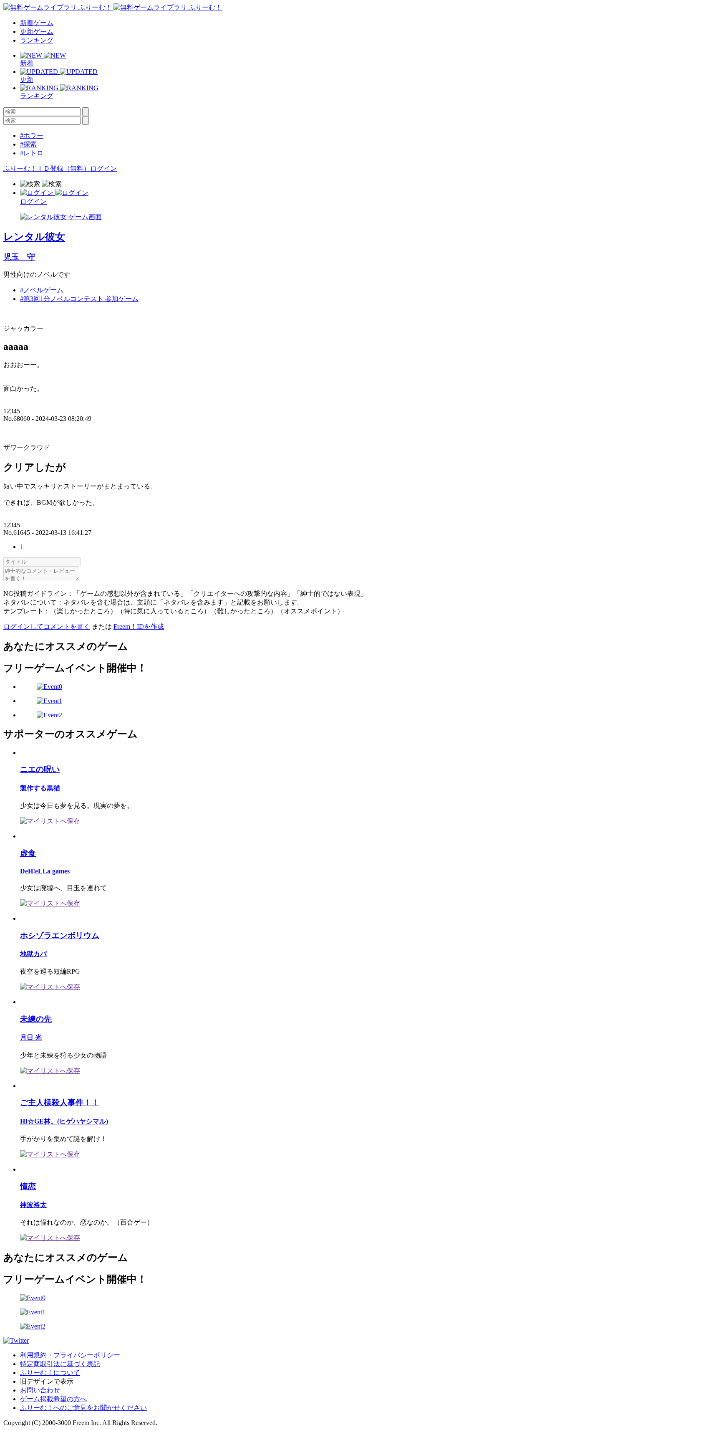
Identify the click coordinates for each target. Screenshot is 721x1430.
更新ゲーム (36, 31)
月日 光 (31, 1037)
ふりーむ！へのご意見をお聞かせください (83, 1407)
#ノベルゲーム (41, 290)
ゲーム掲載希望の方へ (53, 1398)
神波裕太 (33, 1204)
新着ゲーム (36, 22)
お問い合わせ (40, 1390)
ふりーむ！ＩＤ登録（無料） (46, 168)
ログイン (103, 168)
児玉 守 (19, 257)
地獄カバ (33, 953)
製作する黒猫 (40, 788)
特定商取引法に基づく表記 (60, 1363)
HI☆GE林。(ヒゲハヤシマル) (64, 1121)
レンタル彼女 (34, 236)
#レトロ (31, 153)
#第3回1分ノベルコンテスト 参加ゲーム (79, 298)
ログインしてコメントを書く (46, 626)
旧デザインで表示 (46, 1381)
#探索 (28, 144)
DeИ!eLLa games (45, 871)
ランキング (36, 40)
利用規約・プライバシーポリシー (70, 1355)
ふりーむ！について (50, 1372)
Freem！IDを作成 (138, 626)
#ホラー (31, 135)
